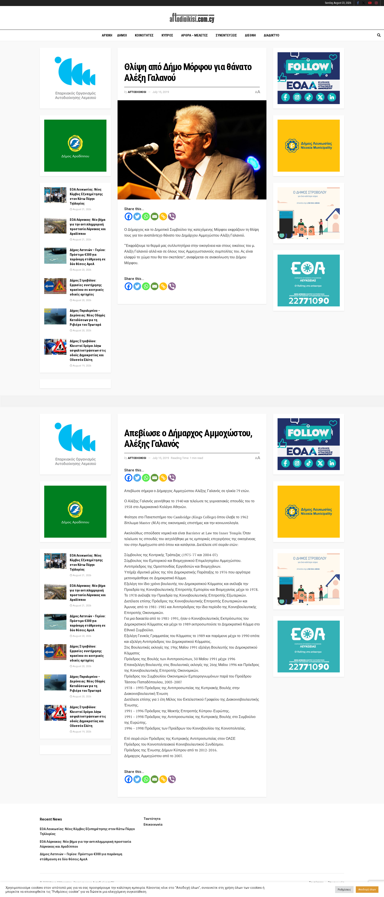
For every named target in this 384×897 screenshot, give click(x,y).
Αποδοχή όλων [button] (367, 889)
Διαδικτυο (271, 35)
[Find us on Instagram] (376, 3)
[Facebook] (128, 216)
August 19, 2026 (81, 365)
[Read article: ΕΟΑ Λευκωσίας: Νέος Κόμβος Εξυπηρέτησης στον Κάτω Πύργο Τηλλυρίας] (55, 195)
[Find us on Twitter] (363, 3)
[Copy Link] (163, 216)
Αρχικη (107, 35)
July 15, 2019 (160, 92)
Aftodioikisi (137, 92)
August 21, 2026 (81, 209)
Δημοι (122, 35)
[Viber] (172, 216)
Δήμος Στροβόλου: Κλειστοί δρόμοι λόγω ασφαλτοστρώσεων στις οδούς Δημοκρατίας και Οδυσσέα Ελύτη (88, 350)
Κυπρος (167, 35)
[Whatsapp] (146, 216)
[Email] (154, 216)
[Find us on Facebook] (358, 3)
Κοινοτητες (144, 35)
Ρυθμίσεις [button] (344, 889)
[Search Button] (379, 35)
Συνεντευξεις (226, 35)
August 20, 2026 (81, 269)
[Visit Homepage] (192, 18)
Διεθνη (250, 35)
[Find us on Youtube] (370, 3)
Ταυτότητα (152, 819)
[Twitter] (137, 216)
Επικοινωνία (153, 824)
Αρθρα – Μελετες (194, 35)
